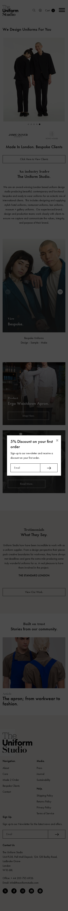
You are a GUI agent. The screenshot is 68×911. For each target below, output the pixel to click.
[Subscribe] (49, 467)
